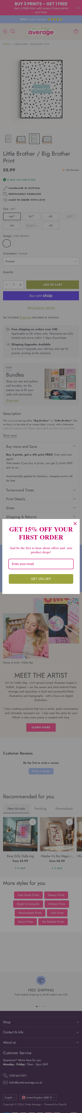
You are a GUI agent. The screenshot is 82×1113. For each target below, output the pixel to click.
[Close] (75, 523)
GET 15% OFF (41, 579)
